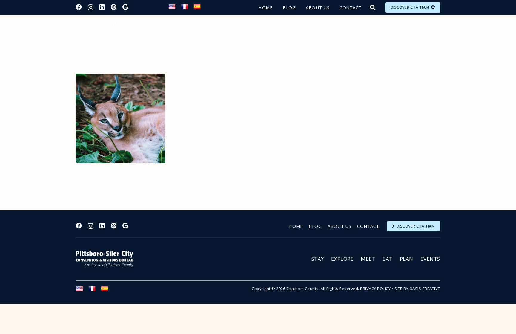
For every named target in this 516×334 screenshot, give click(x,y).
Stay (317, 258)
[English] (174, 8)
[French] (187, 8)
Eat (388, 258)
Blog (315, 226)
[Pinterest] (113, 7)
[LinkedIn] (102, 7)
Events (430, 258)
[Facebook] (79, 7)
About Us (339, 226)
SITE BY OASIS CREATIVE (417, 288)
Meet (368, 258)
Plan (406, 258)
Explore (342, 258)
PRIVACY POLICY (375, 288)
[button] (373, 7)
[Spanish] (200, 8)
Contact (368, 226)
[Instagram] (90, 7)
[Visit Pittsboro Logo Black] (107, 30)
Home (295, 226)
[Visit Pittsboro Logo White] (107, 259)
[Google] (125, 7)
